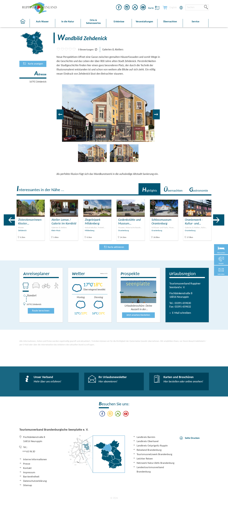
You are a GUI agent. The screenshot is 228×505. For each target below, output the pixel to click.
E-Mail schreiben (181, 313)
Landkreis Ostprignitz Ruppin (152, 445)
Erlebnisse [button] (119, 21)
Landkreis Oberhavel (148, 441)
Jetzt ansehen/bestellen (138, 315)
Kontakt (27, 468)
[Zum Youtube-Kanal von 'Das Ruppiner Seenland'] (143, 8)
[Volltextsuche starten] (206, 7)
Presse (26, 464)
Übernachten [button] (170, 21)
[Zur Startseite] (24, 23)
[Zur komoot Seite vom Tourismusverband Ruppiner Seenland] (135, 8)
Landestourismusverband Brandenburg (150, 469)
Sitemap (27, 485)
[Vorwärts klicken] (156, 292)
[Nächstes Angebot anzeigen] (218, 220)
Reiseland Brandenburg (149, 450)
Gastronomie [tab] (198, 190)
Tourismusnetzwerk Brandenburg (154, 454)
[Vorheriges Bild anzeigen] (60, 114)
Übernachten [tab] (173, 190)
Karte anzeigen (35, 64)
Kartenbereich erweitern (210, 197)
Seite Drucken (192, 438)
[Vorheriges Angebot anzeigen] (9, 220)
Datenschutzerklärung (35, 481)
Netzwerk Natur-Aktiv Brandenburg (155, 463)
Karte (151, 8)
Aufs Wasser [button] (42, 21)
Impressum (29, 472)
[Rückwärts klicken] (120, 292)
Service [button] (195, 21)
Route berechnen (40, 311)
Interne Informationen (35, 459)
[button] (221, 271)
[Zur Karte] (96, 454)
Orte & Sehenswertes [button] (93, 21)
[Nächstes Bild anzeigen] (156, 114)
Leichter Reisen (145, 458)
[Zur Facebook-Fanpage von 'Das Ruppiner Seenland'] (119, 8)
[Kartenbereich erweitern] (225, 197)
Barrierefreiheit (31, 476)
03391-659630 (183, 303)
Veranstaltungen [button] (144, 21)
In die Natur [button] (67, 21)
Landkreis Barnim (146, 437)
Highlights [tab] (149, 190)
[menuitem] (173, 8)
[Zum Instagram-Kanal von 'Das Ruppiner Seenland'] (127, 8)
